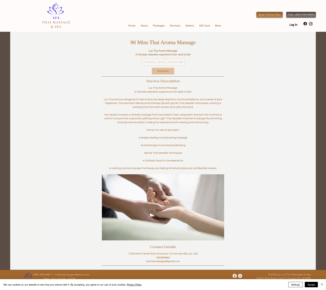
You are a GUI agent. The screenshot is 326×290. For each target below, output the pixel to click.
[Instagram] (240, 276)
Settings (295, 284)
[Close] (322, 284)
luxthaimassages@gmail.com (72, 274)
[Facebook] (235, 276)
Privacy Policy (134, 284)
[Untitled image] (163, 207)
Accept (311, 284)
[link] (163, 71)
